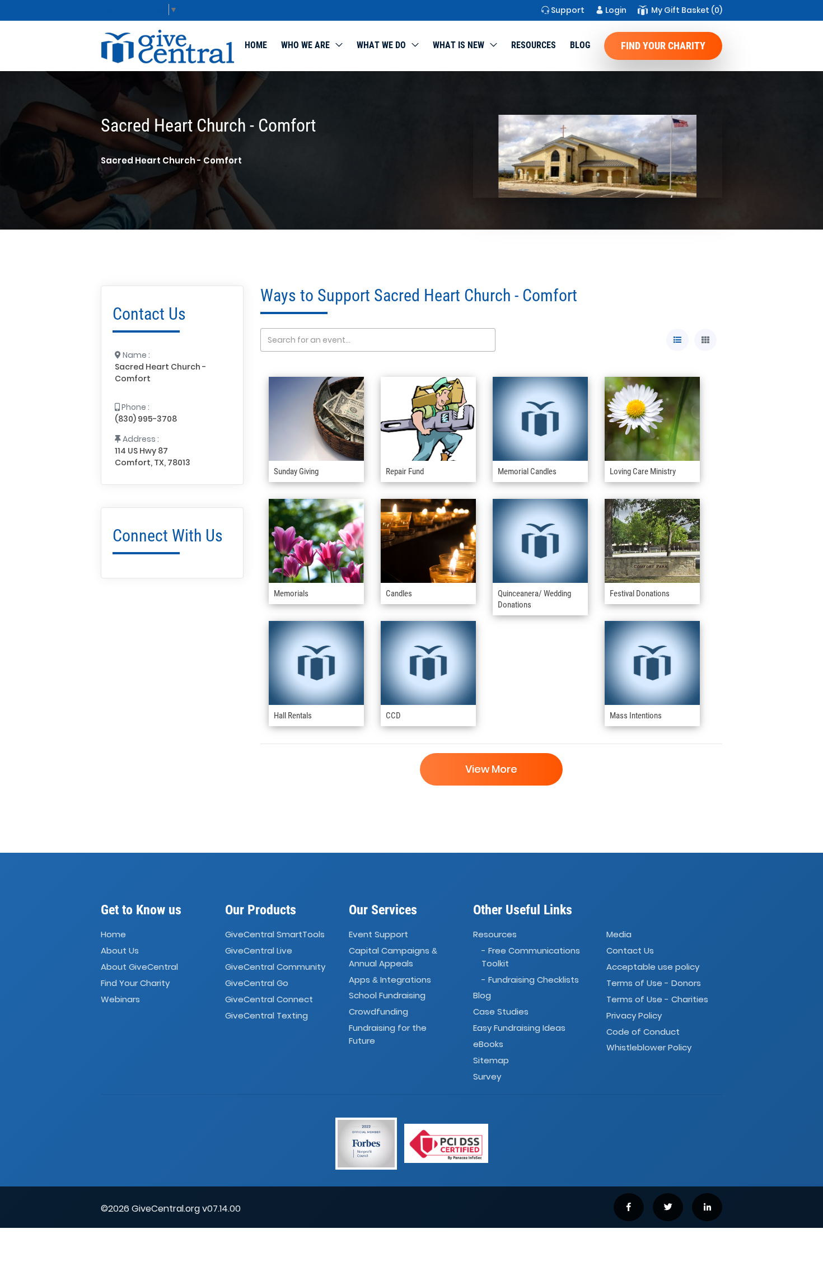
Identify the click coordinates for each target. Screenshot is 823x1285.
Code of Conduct (643, 1032)
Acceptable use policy (652, 967)
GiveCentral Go (256, 983)
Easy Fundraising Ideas (519, 1028)
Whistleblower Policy (648, 1048)
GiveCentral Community (275, 967)
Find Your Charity (663, 46)
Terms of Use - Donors (653, 983)
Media (619, 935)
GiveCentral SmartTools (275, 935)
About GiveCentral (139, 967)
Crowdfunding (378, 1012)
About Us (120, 950)
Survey (487, 1076)
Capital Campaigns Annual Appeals (393, 957)
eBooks (488, 1044)
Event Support (378, 935)
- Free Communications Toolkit (530, 957)
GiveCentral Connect (269, 999)
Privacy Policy (634, 1015)
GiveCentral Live (258, 950)
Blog (580, 45)
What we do (381, 45)
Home (256, 45)
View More (491, 769)
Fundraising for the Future (388, 1034)
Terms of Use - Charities (657, 999)
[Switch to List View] (677, 340)
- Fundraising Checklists (530, 979)
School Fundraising (387, 996)
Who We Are (305, 45)
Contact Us (630, 950)
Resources (533, 45)
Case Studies (501, 1012)
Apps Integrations (390, 979)
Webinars (120, 999)
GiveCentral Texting (266, 1015)
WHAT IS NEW (458, 45)
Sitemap (491, 1060)
